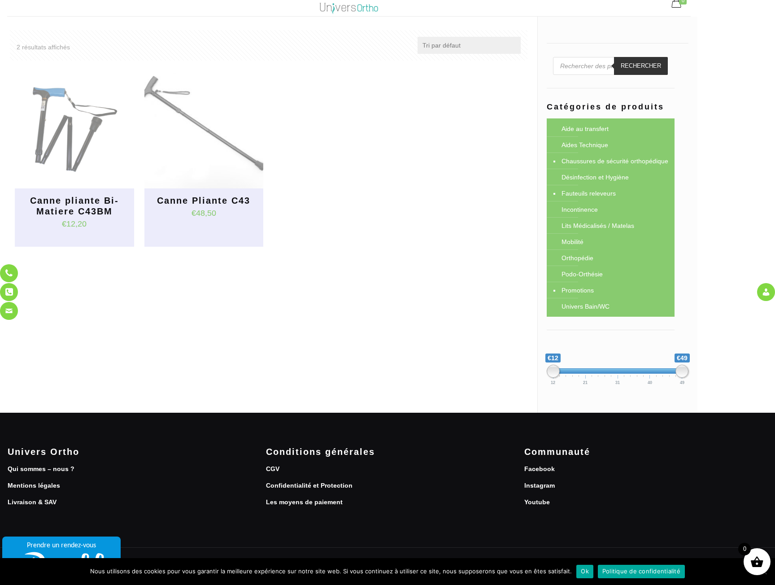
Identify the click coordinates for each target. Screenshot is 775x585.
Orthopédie (577, 258)
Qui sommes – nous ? (41, 468)
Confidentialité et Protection (309, 485)
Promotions (578, 290)
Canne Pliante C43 (203, 200)
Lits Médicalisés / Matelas (598, 225)
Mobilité (572, 241)
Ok (585, 571)
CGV (272, 468)
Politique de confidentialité (641, 571)
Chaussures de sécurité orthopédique (615, 161)
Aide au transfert (585, 128)
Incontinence (580, 209)
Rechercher (641, 65)
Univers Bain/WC (586, 306)
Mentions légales (34, 485)
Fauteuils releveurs (589, 193)
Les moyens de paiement (304, 502)
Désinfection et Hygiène (595, 177)
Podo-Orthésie (582, 274)
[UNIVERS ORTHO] (348, 8)
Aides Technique (585, 144)
